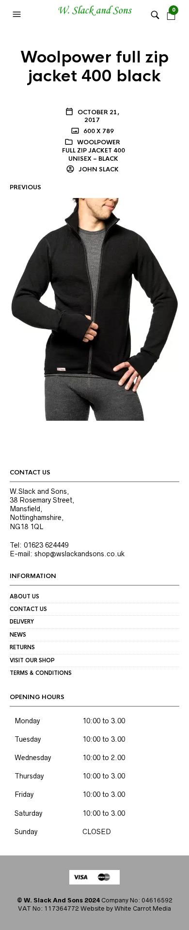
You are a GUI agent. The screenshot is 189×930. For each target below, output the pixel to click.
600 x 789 (98, 131)
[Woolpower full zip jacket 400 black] (94, 309)
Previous (25, 187)
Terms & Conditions (41, 673)
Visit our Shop (32, 660)
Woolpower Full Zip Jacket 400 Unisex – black (93, 150)
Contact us (28, 609)
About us (24, 596)
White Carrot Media (142, 908)
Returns (22, 647)
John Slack (98, 169)
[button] (18, 14)
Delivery (22, 621)
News (18, 634)
